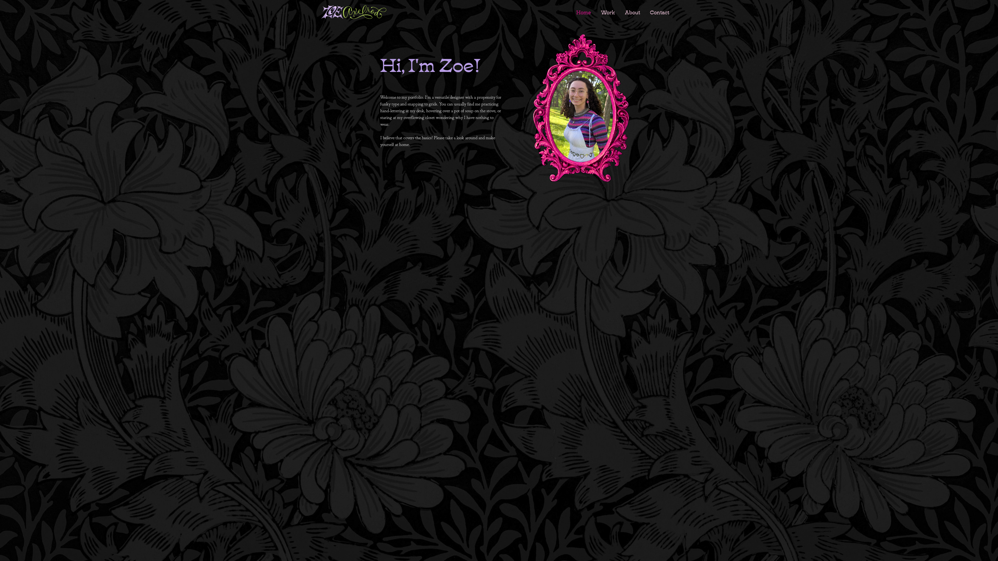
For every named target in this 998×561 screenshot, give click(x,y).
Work (608, 12)
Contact (659, 12)
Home (583, 12)
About (632, 12)
